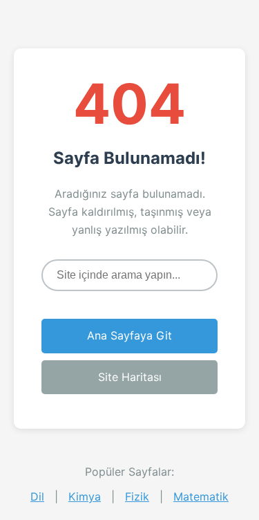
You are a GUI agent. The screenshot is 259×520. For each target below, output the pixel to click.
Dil (37, 496)
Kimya (84, 496)
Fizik (137, 496)
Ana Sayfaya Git (129, 335)
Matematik (201, 496)
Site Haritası (130, 377)
